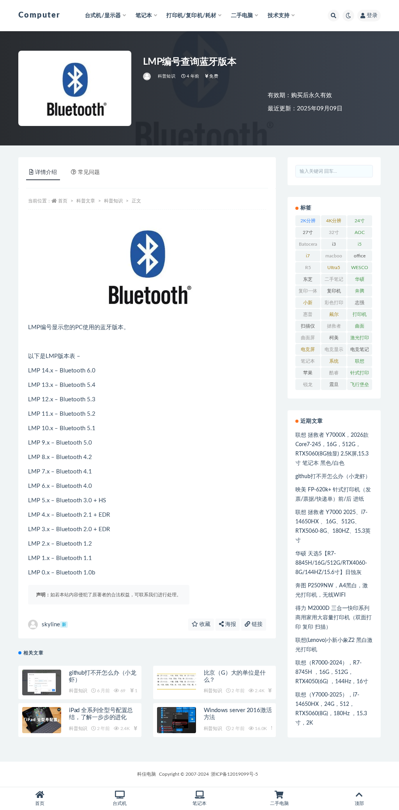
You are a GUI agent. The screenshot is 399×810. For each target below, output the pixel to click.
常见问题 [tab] (89, 172)
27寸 (308, 232)
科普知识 (166, 76)
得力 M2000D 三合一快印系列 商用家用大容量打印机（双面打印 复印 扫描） (333, 618)
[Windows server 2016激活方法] (176, 720)
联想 (359, 361)
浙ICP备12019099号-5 (234, 774)
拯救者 (334, 326)
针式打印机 (359, 374)
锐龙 (307, 384)
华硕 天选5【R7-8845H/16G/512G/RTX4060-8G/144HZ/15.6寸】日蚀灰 (331, 563)
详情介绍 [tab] (46, 172)
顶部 (359, 803)
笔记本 (308, 361)
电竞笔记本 (359, 351)
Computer (39, 15)
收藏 (204, 624)
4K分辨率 (333, 222)
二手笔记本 (334, 281)
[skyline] (147, 76)
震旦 (334, 384)
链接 (256, 624)
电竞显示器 (334, 351)
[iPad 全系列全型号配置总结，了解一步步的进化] (41, 720)
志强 (359, 302)
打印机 (360, 314)
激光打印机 (359, 339)
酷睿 (334, 372)
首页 (62, 201)
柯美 (334, 337)
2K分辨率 (308, 222)
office (359, 255)
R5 (308, 267)
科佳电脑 (146, 774)
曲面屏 (308, 337)
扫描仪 (308, 326)
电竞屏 (308, 349)
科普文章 (85, 201)
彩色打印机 (334, 304)
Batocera (308, 244)
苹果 (307, 372)
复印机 (334, 291)
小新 (307, 302)
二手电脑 (279, 803)
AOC (360, 232)
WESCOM (359, 269)
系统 (334, 361)
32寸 (334, 232)
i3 (334, 244)
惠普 (307, 314)
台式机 (120, 803)
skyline (54, 624)
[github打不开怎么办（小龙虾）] (41, 683)
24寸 (360, 220)
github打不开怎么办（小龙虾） (333, 476)
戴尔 (334, 314)
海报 (230, 624)
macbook (333, 257)
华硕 (359, 279)
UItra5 (333, 267)
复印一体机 (307, 292)
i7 (308, 255)
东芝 (307, 279)
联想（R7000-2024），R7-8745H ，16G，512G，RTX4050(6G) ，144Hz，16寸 (331, 672)
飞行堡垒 (359, 384)
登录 (372, 15)
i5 (360, 244)
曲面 (359, 326)
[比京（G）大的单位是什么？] (176, 683)
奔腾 (359, 291)
